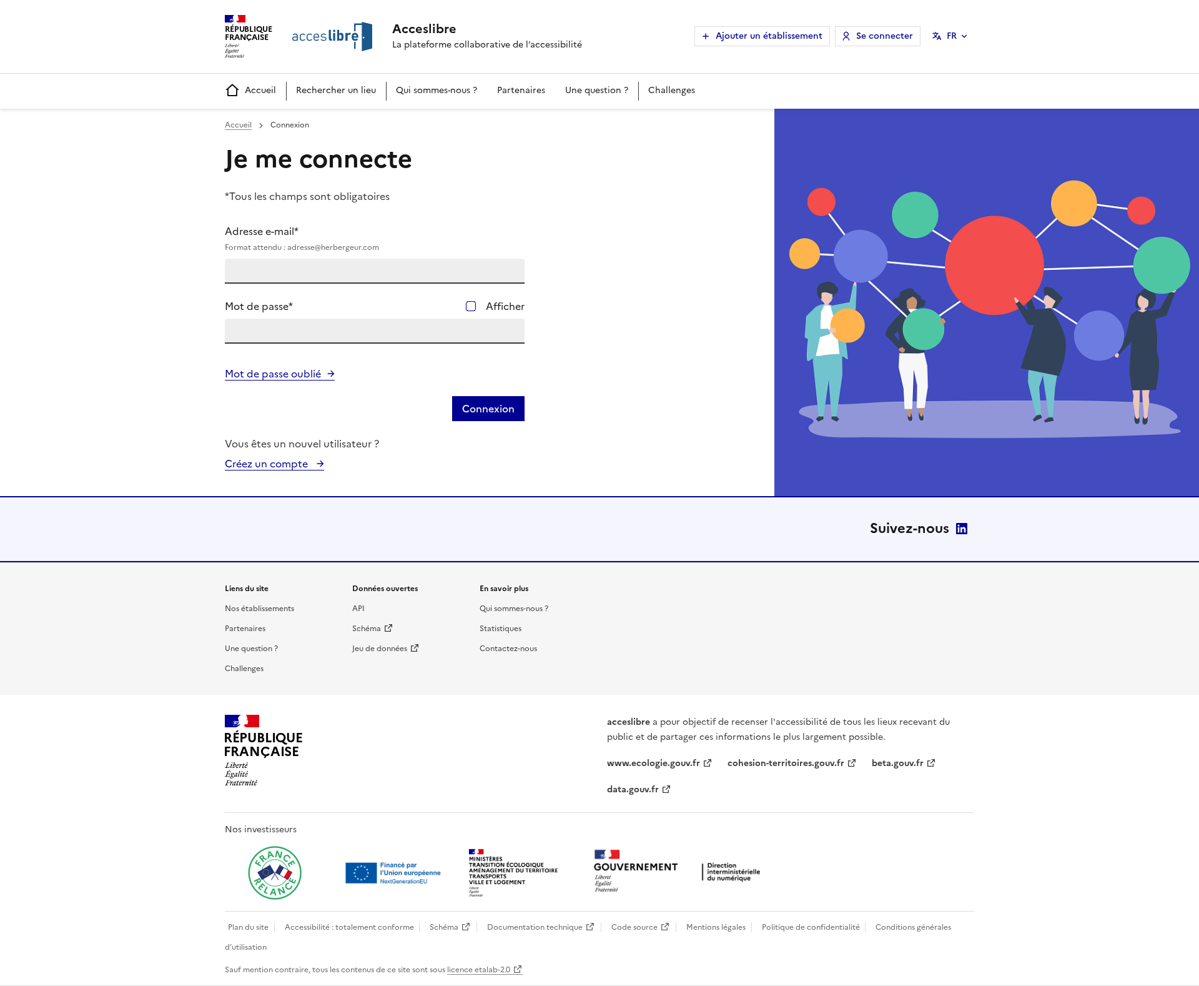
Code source (634, 927)
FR (952, 35)
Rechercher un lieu (336, 90)
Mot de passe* (259, 306)
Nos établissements (259, 608)
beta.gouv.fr (898, 763)
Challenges (671, 90)
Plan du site (248, 927)
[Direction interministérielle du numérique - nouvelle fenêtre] (680, 872)
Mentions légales (716, 927)
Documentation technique (535, 927)
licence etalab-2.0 (478, 969)
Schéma (366, 628)
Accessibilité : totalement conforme (349, 927)
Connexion (488, 408)
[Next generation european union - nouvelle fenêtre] (395, 873)
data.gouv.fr (633, 789)
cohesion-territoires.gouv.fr (786, 763)
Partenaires (521, 90)
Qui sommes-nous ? (436, 90)
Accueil (260, 90)
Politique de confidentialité (811, 927)
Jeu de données (379, 648)
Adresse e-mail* (302, 238)
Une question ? (596, 90)
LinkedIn (961, 528)
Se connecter (884, 35)
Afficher (505, 306)
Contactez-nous (508, 648)
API (358, 608)
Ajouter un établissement (769, 35)
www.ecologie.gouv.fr (653, 763)
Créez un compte (267, 463)
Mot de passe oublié (273, 373)
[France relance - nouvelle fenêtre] (275, 873)
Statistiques (500, 628)
